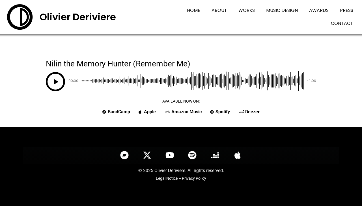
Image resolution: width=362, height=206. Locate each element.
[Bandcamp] (124, 155)
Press (346, 10)
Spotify (223, 111)
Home (193, 10)
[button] (55, 81)
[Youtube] (169, 155)
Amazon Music (186, 111)
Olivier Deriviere (78, 17)
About (219, 10)
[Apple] (237, 155)
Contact (342, 23)
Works (246, 10)
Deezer (252, 111)
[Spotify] (192, 155)
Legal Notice (167, 178)
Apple (150, 111)
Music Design (282, 10)
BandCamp (119, 111)
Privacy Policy (194, 178)
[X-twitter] (147, 155)
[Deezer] (214, 155)
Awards (319, 10)
